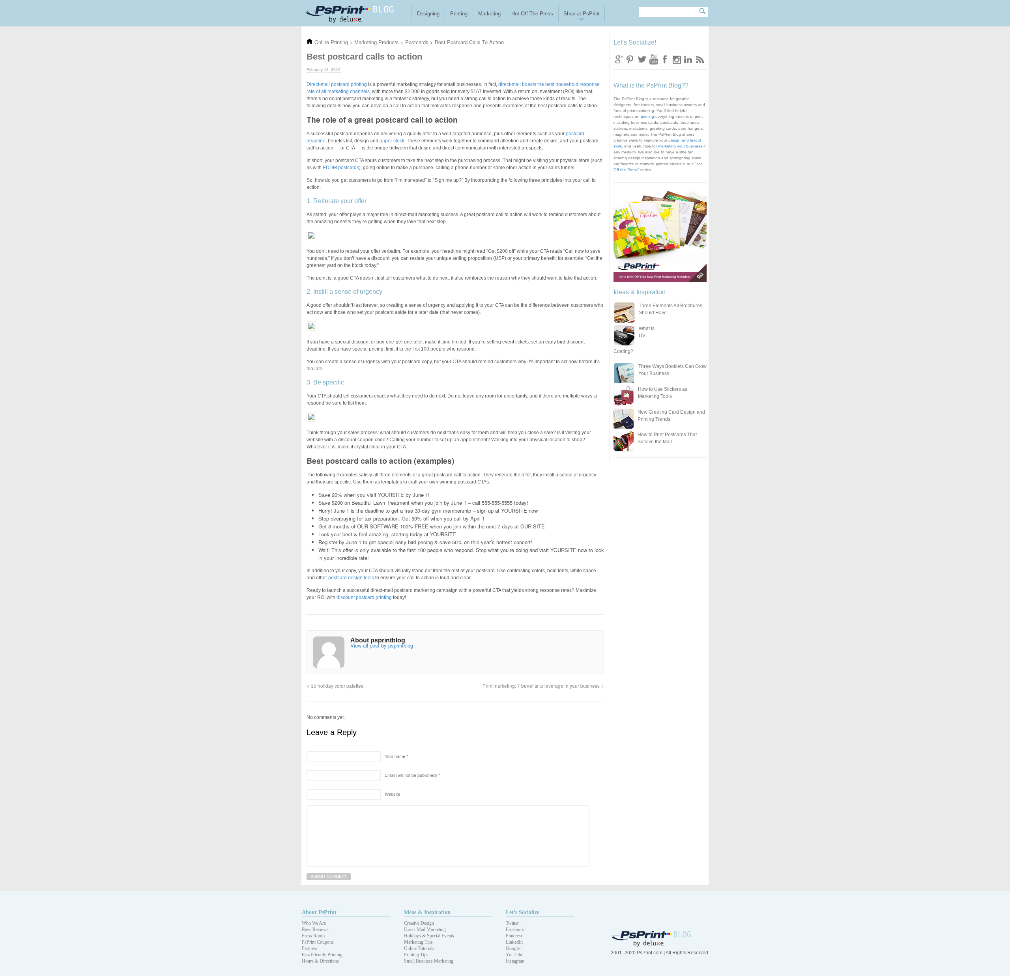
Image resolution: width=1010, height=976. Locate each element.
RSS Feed (699, 58)
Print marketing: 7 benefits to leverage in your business (541, 686)
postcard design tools (351, 577)
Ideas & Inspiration (427, 912)
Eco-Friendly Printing (322, 954)
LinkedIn (514, 942)
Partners (309, 948)
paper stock (392, 141)
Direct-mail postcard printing (337, 84)
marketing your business (680, 146)
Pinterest (514, 936)
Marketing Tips (418, 942)
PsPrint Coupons (318, 942)
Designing (428, 14)
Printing (459, 14)
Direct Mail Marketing (425, 929)
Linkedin (687, 58)
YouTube (514, 954)
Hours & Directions (320, 961)
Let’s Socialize (522, 912)
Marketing (489, 14)
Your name (396, 756)
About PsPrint (319, 912)
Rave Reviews (315, 929)
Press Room (313, 936)
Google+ (514, 948)
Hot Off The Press (532, 14)
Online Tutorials (419, 948)
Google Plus (619, 58)
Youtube (653, 58)
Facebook (664, 58)
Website (392, 794)
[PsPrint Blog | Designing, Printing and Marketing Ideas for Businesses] (356, 13)
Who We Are (314, 923)
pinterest (630, 58)
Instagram (676, 58)
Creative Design (419, 923)
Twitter (641, 58)
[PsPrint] (652, 945)
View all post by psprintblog (381, 645)
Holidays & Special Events (429, 936)
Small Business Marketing (428, 961)
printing (647, 116)
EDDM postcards (341, 167)
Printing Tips (416, 954)
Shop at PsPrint (581, 14)
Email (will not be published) (412, 775)
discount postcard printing (364, 597)
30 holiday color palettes (337, 686)
